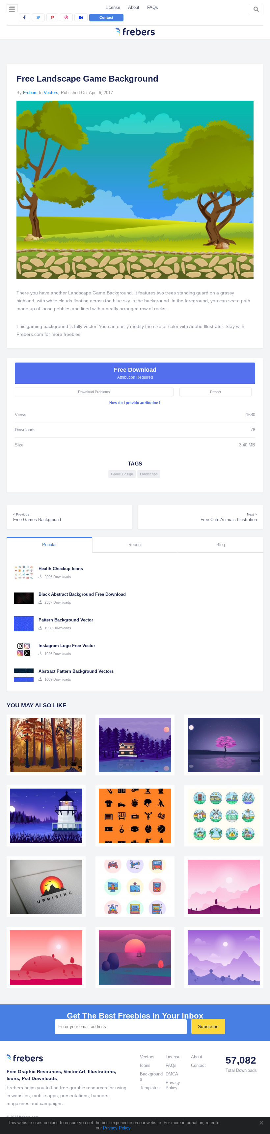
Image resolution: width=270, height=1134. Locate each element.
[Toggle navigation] (12, 8)
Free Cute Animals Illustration (229, 517)
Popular (49, 544)
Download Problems (94, 392)
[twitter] (38, 17)
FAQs (152, 7)
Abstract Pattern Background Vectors (76, 671)
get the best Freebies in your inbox (135, 1016)
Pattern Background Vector (66, 619)
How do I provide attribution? (135, 403)
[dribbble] (66, 17)
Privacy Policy (116, 1127)
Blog (220, 544)
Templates (150, 1087)
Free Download (135, 373)
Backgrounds (151, 1076)
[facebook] (24, 17)
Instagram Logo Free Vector (67, 645)
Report (215, 392)
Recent (135, 544)
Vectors (51, 92)
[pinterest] (52, 17)
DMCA (172, 1073)
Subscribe (208, 1026)
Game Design (122, 474)
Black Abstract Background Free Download (82, 594)
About (133, 7)
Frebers (30, 92)
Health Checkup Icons (61, 568)
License (112, 7)
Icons (145, 1065)
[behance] (81, 17)
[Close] (261, 1123)
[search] (256, 9)
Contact (106, 17)
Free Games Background (37, 517)
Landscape (149, 474)
